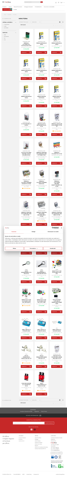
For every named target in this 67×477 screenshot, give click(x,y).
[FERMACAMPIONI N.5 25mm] (26, 63)
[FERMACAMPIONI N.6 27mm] (41, 63)
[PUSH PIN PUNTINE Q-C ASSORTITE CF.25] (26, 377)
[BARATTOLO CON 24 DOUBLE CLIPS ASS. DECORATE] (26, 292)
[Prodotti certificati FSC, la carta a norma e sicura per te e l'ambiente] (59, 457)
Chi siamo (4, 6)
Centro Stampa (37, 440)
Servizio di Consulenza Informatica (41, 447)
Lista (62, 22)
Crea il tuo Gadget (7, 9)
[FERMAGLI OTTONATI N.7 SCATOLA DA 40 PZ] (26, 36)
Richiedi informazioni (32, 415)
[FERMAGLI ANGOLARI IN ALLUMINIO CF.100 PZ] (56, 116)
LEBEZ (5, 34)
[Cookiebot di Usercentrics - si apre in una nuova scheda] (53, 228)
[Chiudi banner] (61, 227)
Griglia (59, 22)
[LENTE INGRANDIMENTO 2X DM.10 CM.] (26, 264)
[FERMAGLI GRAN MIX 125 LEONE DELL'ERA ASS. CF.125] (26, 205)
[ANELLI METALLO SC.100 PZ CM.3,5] (41, 322)
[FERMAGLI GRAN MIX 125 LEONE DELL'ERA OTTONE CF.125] (41, 145)
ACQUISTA (24, 52)
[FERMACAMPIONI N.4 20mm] (56, 36)
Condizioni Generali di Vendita (26, 411)
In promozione (6, 24)
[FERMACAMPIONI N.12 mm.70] (56, 89)
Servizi (10, 6)
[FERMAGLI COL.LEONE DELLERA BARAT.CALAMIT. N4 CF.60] (56, 174)
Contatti (15, 9)
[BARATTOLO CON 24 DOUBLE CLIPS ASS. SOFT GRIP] (41, 292)
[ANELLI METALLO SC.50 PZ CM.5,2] (56, 322)
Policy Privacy (44, 411)
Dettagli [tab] (33, 231)
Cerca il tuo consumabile (49, 6)
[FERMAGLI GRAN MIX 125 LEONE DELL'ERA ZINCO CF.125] (56, 205)
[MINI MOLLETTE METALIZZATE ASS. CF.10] (41, 116)
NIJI (4, 38)
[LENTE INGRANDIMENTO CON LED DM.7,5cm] (41, 264)
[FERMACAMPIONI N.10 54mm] (41, 89)
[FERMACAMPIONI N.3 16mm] (41, 36)
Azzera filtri (7, 18)
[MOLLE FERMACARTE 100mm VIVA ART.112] (26, 348)
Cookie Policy (29, 474)
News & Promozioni (18, 6)
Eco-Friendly (6, 27)
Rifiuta (14, 248)
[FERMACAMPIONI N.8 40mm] (26, 89)
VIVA (4, 39)
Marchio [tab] (5, 32)
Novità (5, 26)
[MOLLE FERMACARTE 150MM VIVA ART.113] (41, 348)
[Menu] (3, 2)
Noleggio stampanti (28, 6)
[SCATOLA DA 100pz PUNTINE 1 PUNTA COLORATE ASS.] (26, 145)
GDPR (23, 474)
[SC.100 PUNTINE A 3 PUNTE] (26, 116)
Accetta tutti (52, 248)
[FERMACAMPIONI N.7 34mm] (56, 63)
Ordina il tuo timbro (38, 444)
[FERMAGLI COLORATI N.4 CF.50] (56, 145)
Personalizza (33, 248)
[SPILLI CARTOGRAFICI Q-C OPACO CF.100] (41, 377)
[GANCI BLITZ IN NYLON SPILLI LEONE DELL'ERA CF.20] (56, 348)
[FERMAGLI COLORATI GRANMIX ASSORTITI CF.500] (26, 174)
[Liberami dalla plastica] (54, 465)
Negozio (36, 445)
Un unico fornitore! (22, 437)
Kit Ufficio (20, 439)
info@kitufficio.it (56, 450)
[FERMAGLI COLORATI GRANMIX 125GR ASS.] (41, 174)
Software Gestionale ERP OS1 (40, 448)
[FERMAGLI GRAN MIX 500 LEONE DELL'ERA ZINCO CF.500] (41, 205)
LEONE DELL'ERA (6, 36)
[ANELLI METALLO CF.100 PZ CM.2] (26, 322)
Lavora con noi (21, 440)
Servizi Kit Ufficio (38, 437)
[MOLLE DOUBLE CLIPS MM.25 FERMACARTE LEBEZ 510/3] (56, 292)
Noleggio (36, 439)
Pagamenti (36, 411)
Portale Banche (38, 6)
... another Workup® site (59, 474)
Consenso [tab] (14, 231)
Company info (36, 474)
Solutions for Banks (38, 442)
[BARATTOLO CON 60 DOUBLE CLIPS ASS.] (56, 264)
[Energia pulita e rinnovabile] (61, 465)
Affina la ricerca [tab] (7, 22)
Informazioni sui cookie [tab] (53, 231)
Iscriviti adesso (49, 423)
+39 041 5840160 (55, 447)
